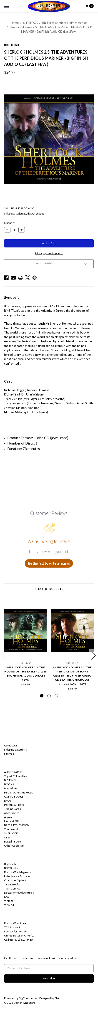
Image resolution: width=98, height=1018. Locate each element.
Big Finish (10, 864)
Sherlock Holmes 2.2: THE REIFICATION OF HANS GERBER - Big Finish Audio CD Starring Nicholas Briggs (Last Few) (72, 675)
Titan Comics (12, 888)
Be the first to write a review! (49, 563)
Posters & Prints (14, 804)
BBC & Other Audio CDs (18, 792)
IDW (6, 896)
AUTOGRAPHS (13, 772)
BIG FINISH (11, 780)
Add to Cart (25, 650)
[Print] (20, 277)
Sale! (7, 837)
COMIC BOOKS (13, 796)
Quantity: (9, 223)
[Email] (13, 277)
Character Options (15, 880)
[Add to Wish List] (42, 607)
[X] (27, 277)
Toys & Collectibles (15, 776)
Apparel (8, 817)
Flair (57, 998)
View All (9, 905)
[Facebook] (6, 277)
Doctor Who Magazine (17, 872)
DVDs (7, 800)
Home (15, 23)
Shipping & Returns (15, 749)
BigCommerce (28, 998)
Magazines (10, 788)
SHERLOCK (30, 23)
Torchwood (11, 829)
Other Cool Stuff (14, 845)
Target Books (12, 884)
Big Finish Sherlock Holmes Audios (64, 23)
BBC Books (11, 868)
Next (93, 655)
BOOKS (9, 784)
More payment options (49, 253)
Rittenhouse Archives (17, 876)
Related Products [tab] (49, 589)
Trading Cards (12, 808)
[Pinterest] (34, 277)
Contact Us (11, 745)
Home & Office (13, 821)
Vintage (8, 900)
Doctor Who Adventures (19, 892)
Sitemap (9, 753)
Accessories (11, 813)
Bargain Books (13, 841)
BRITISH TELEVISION (16, 825)
